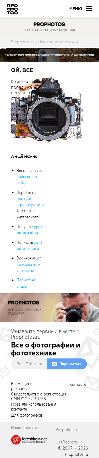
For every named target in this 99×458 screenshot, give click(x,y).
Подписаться (70, 363)
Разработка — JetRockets (66, 436)
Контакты (78, 384)
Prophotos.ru (76, 454)
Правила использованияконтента (33, 407)
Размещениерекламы (23, 386)
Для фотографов (26, 415)
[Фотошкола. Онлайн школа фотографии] (29, 439)
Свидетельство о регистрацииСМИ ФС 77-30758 (39, 397)
